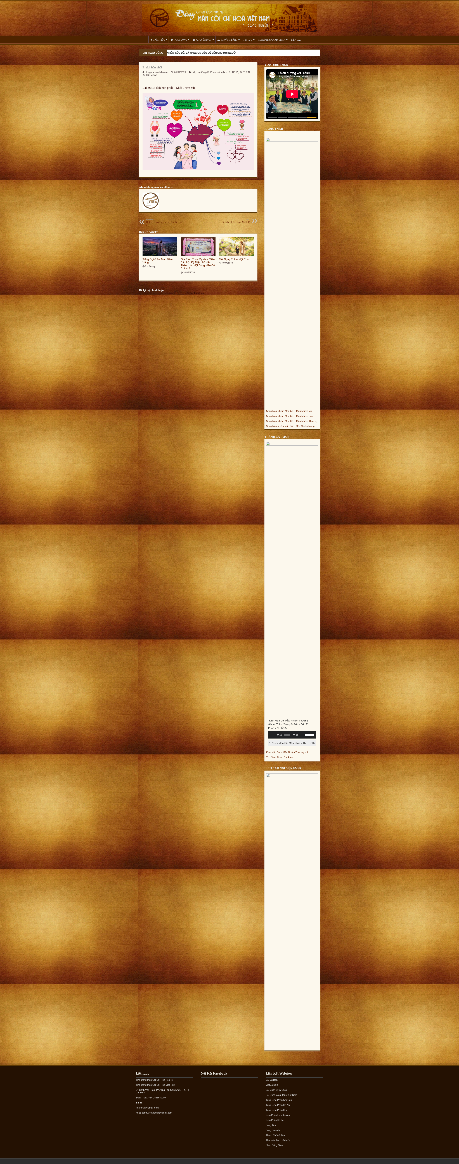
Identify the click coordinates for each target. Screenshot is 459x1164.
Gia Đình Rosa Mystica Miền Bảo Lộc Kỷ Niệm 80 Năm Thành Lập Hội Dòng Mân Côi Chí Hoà (198, 264)
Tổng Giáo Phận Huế (276, 1110)
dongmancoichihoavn (156, 72)
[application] (292, 735)
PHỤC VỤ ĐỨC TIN (239, 72)
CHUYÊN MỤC (204, 39)
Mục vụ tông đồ (201, 72)
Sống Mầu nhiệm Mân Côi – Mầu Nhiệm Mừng (290, 426)
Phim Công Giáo (274, 1145)
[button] (272, 117)
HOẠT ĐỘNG (180, 39)
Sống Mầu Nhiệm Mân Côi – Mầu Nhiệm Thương (291, 421)
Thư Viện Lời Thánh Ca (278, 1140)
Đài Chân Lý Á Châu (276, 1090)
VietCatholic (272, 1085)
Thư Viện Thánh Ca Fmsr (279, 757)
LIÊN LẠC (296, 39)
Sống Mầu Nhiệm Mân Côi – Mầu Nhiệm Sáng (290, 416)
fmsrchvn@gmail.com (147, 1107)
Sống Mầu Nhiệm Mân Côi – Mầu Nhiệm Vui (289, 411)
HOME (143, 39)
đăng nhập (180, 293)
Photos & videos (219, 72)
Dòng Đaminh (273, 1130)
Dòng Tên (271, 1125)
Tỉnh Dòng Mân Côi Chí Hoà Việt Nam (155, 1085)
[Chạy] (273, 735)
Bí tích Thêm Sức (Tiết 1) (236, 220)
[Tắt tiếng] (302, 735)
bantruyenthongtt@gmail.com (157, 1112)
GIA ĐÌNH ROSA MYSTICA (271, 39)
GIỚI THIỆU (159, 39)
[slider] (309, 734)
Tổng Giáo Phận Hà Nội (278, 1105)
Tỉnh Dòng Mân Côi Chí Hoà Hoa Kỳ (154, 1080)
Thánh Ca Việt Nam (276, 1135)
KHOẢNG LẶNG (229, 39)
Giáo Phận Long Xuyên (278, 1115)
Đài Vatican (272, 1080)
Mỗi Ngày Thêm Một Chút (234, 259)
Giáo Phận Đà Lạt (275, 1120)
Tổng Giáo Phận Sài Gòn (279, 1100)
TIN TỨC (247, 39)
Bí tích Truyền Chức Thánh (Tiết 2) (164, 222)
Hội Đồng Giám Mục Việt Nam (281, 1095)
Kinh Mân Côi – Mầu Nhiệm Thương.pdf (287, 752)
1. (288, 743)
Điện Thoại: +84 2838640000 (151, 1097)
